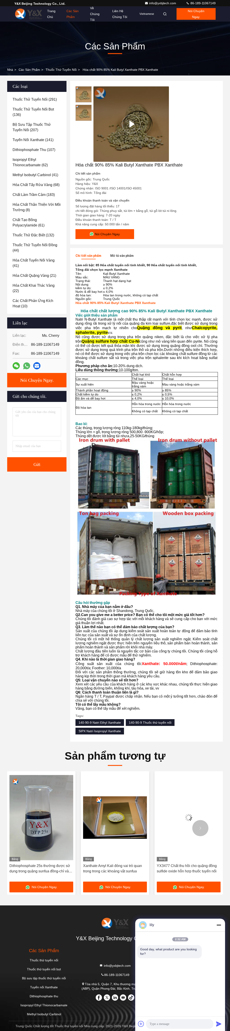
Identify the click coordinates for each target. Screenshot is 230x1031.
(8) (37, 207)
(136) (33, 112)
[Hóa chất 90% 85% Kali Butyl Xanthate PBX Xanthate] (131, 124)
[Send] (218, 1024)
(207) (32, 127)
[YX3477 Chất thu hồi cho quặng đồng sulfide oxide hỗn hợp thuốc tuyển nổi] (115, 817)
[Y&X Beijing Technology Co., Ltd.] (28, 14)
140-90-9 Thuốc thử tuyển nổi (150, 722)
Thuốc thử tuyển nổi (61, 69)
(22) (34, 288)
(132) (33, 235)
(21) (34, 275)
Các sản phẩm (72, 14)
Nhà (10, 69)
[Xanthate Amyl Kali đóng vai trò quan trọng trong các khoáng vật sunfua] (41, 817)
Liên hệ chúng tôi (119, 14)
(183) (34, 195)
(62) (30, 162)
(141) (33, 140)
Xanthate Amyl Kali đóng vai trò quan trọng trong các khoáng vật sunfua (38, 868)
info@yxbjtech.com (163, 3)
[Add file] (141, 1024)
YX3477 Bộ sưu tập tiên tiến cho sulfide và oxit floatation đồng (188, 868)
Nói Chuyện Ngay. (196, 14)
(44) (35, 247)
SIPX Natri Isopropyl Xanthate (100, 731)
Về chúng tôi (95, 14)
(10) (33, 303)
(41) (35, 175)
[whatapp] (26, 365)
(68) (36, 185)
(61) (28, 222)
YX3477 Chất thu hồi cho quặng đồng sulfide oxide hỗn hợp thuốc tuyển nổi (113, 868)
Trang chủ (51, 14)
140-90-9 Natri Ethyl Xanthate (100, 722)
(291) (35, 99)
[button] (30, 828)
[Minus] (218, 925)
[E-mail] (37, 366)
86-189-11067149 (203, 3)
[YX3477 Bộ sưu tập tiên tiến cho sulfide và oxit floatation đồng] (189, 817)
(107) (34, 150)
